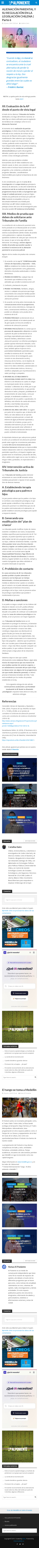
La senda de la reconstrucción (19, 796)
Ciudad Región (11, 790)
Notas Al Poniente (25, 1093)
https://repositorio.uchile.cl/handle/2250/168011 (18, 740)
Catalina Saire (25, 23)
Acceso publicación (11, 1525)
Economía (21, 790)
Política (10, 792)
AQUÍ (21, 99)
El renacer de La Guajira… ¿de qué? (16, 1064)
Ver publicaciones (30, 841)
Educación (21, 817)
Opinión (19, 763)
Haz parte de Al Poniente (12, 1518)
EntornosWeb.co (19, 1541)
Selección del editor (20, 792)
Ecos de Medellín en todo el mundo (19, 1510)
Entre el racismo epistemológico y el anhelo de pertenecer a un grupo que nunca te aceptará (19, 769)
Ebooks (7, 1521)
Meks (24, 1539)
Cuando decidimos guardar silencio (19, 821)
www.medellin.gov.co (24, 1162)
